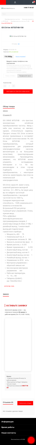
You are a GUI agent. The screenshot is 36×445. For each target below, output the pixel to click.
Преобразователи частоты (12, 19)
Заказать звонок (28, 9)
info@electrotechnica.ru (18, 91)
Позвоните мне (25, 76)
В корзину (18, 98)
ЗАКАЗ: (5, 111)
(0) (18, 44)
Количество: (7, 83)
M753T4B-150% (9, 286)
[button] (15, 2)
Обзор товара (9, 106)
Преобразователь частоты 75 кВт (20, 21)
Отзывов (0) (7, 115)
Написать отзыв (25, 403)
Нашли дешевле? (21, 56)
